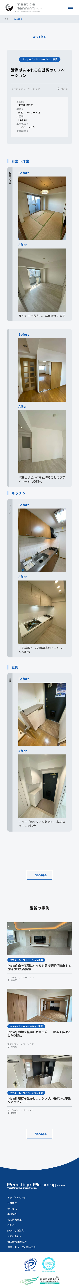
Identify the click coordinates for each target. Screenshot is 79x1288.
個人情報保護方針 (16, 1241)
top (6, 18)
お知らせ (12, 1225)
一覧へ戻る (39, 875)
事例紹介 (12, 1214)
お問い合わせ (14, 1236)
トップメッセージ (16, 1197)
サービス (12, 1208)
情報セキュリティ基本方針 (21, 1247)
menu (70, 7)
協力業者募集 (14, 1219)
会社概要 (12, 1203)
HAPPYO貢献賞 (15, 1230)
